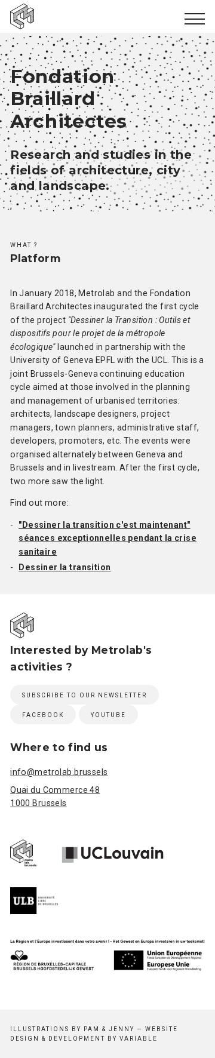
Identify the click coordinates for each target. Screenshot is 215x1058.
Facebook (43, 715)
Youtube (108, 715)
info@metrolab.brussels (59, 772)
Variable (138, 1038)
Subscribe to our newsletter (84, 695)
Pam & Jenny (109, 1029)
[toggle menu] (194, 19)
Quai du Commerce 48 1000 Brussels (55, 796)
